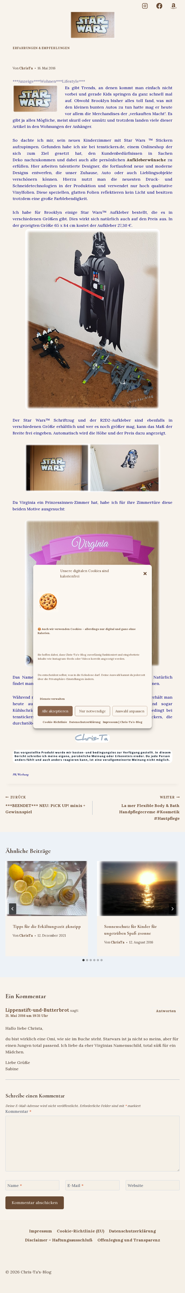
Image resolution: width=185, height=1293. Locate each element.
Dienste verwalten (52, 698)
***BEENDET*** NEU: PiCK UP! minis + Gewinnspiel (45, 805)
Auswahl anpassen (129, 711)
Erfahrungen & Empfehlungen (41, 48)
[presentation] (46, 888)
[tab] (83, 960)
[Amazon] (174, 6)
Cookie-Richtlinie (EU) (80, 1231)
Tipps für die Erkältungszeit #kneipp (47, 926)
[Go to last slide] (12, 908)
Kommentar (18, 1111)
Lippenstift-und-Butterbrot (37, 1010)
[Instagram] (145, 6)
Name (14, 1185)
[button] (145, 573)
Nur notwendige (92, 711)
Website (135, 1185)
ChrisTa (26, 68)
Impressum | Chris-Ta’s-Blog (122, 722)
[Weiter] (172, 908)
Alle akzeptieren (55, 711)
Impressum (40, 1231)
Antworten (166, 1011)
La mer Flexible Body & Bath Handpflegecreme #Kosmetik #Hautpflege (149, 808)
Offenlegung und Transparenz (128, 1240)
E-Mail (75, 1185)
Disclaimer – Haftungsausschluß (58, 1240)
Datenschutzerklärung (85, 722)
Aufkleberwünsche (146, 159)
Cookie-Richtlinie (55, 722)
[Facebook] (159, 6)
